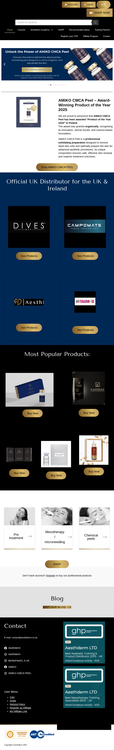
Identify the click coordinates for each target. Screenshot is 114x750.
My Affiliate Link (18, 711)
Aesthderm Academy (40, 30)
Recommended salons (79, 30)
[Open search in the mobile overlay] (57, 22)
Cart (12, 697)
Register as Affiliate (20, 708)
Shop (61, 30)
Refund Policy (17, 704)
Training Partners (102, 30)
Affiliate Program (90, 36)
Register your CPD (69, 36)
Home (10, 30)
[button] (4, 64)
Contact (106, 36)
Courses (21, 30)
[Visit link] (84, 642)
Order (13, 700)
